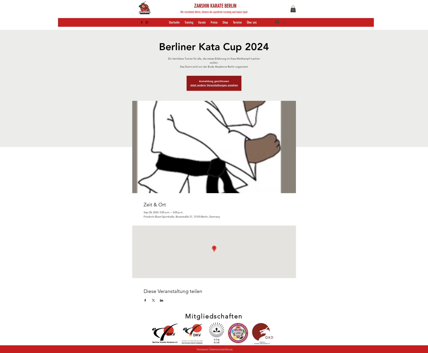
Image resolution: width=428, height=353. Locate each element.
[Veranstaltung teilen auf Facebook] (145, 300)
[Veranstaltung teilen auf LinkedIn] (161, 300)
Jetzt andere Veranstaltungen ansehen (214, 85)
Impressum (202, 349)
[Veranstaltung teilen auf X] (153, 300)
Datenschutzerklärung (221, 349)
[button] (293, 9)
